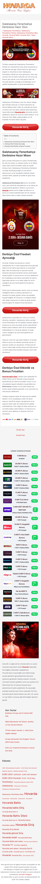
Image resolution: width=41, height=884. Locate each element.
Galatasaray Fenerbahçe (12, 31)
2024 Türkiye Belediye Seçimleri (11, 768)
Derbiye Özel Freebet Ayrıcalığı (15, 144)
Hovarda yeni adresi (10, 848)
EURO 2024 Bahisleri (29, 774)
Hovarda (5, 35)
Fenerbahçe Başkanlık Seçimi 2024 (23, 782)
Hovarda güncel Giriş (12, 833)
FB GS (24, 778)
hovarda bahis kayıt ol (10, 812)
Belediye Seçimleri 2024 (20, 771)
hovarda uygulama (20, 845)
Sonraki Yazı (20, 435)
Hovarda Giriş (25, 35)
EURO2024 (17, 774)
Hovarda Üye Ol (25, 848)
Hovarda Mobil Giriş (25, 838)
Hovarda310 (21, 798)
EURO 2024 (7, 774)
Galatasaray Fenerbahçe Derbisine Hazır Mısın (19, 142)
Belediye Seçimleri (7, 771)
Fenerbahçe (7, 782)
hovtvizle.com (30, 852)
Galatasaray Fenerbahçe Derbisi (11, 789)
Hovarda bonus (24, 820)
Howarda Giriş (17, 855)
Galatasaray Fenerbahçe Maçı (27, 33)
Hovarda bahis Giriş (13, 807)
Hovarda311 (29, 798)
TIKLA (34, 465)
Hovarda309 (13, 798)
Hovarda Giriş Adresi (10, 829)
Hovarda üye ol (19, 852)
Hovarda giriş (20, 112)
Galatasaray (7, 786)
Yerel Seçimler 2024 (28, 855)
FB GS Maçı (31, 778)
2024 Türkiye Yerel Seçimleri (29, 768)
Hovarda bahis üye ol (9, 820)
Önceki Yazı (20, 430)
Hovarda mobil (9, 837)
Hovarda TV (7, 845)
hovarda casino (8, 825)
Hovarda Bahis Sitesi (14, 815)
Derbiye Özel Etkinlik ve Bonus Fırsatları (18, 146)
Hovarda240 (5, 798)
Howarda (6, 855)
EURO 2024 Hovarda (11, 778)
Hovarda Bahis (14, 35)
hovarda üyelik (7, 852)
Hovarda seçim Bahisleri (30, 841)
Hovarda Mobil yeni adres (12, 841)
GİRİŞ (35, 457)
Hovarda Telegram (25, 874)
